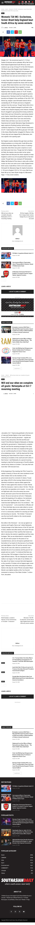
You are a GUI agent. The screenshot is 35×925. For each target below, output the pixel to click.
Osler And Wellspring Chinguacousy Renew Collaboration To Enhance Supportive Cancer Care (22, 350)
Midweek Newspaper (29, 3)
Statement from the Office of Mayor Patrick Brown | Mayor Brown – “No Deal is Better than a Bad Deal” (22, 340)
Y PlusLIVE (19, 3)
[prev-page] (2, 280)
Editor (6, 27)
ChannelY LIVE (22, 3)
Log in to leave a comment (17, 291)
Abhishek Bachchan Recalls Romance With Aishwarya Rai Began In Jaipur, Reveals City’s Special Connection (22, 841)
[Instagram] (15, 911)
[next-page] (5, 280)
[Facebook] (8, 32)
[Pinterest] (16, 32)
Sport (6, 9)
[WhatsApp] (20, 32)
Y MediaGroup (32, 3)
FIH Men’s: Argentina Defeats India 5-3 (22, 253)
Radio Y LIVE (25, 3)
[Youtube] (23, 911)
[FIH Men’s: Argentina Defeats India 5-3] (6, 255)
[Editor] (2, 28)
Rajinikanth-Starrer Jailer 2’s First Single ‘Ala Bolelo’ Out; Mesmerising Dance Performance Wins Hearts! (22, 832)
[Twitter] (12, 32)
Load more (17, 368)
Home (2, 9)
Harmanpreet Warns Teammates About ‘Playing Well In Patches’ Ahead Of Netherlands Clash (22, 264)
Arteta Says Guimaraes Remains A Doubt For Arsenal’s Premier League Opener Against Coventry (22, 273)
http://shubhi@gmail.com (17, 241)
